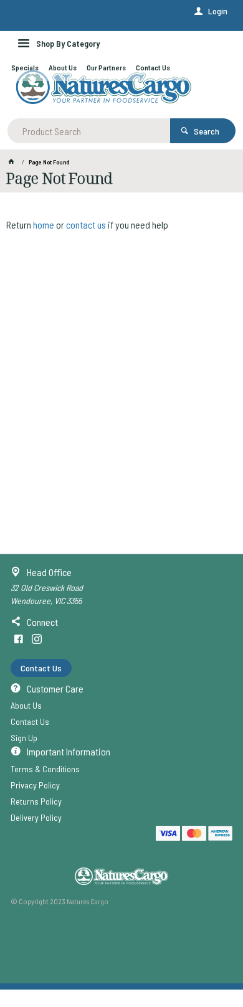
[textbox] (89, 130)
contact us (86, 224)
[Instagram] (37, 639)
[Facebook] (19, 639)
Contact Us (41, 668)
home (43, 224)
